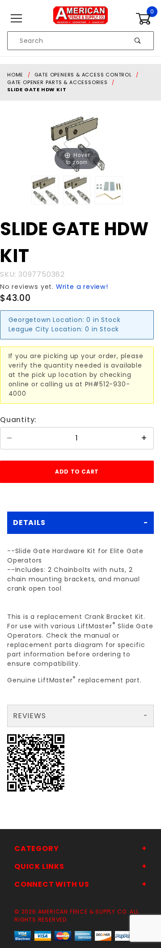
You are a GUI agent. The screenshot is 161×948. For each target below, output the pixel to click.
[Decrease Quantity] (9, 438)
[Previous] (66, 143)
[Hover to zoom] (77, 143)
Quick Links (39, 866)
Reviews (29, 716)
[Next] (87, 143)
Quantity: (18, 420)
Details (29, 522)
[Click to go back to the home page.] (80, 18)
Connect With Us (51, 884)
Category (36, 848)
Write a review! (82, 286)
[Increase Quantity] (144, 438)
